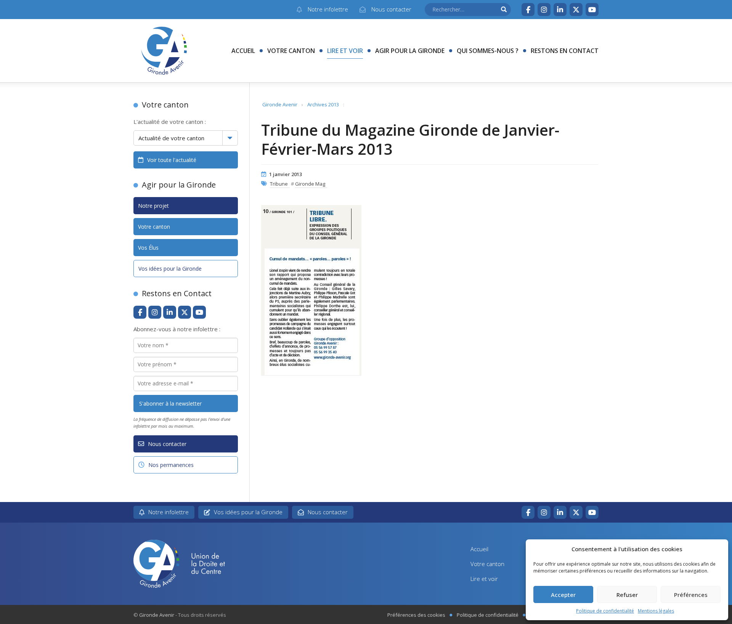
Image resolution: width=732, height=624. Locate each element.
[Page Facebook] (528, 9)
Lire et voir (345, 51)
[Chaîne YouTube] (592, 9)
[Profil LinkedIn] (560, 9)
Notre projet (153, 205)
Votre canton (291, 51)
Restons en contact (565, 51)
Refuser (627, 594)
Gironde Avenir (279, 104)
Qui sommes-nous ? (487, 51)
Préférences (691, 594)
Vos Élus (148, 247)
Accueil (243, 51)
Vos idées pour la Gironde (170, 268)
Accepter (563, 594)
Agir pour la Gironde (410, 51)
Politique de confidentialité (605, 611)
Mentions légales (656, 611)
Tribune (279, 183)
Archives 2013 (323, 104)
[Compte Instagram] (544, 9)
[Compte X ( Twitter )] (576, 9)
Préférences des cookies (416, 614)
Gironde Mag (310, 183)
